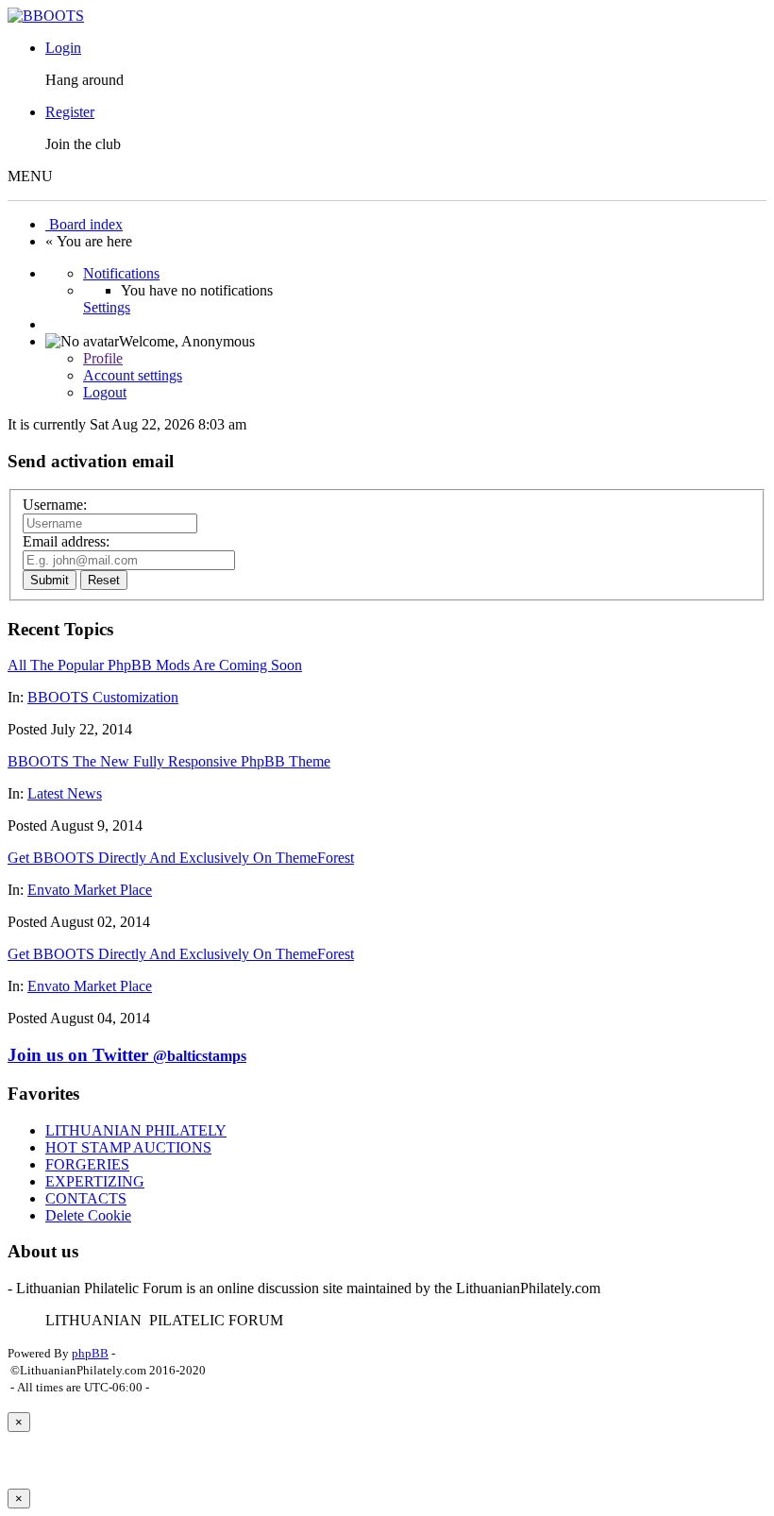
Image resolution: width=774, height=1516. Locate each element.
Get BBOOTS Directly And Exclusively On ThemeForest (181, 858)
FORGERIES (87, 1164)
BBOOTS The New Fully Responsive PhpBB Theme (169, 761)
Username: (55, 505)
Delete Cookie (88, 1215)
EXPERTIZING (94, 1181)
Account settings (132, 375)
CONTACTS (85, 1198)
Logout (104, 392)
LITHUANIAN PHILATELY (136, 1130)
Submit (49, 580)
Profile (103, 358)
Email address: (66, 541)
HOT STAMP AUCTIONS (128, 1147)
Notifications (121, 273)
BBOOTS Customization (102, 697)
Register (69, 112)
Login (63, 48)
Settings (106, 307)
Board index (84, 224)
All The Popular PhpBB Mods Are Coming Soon (155, 665)
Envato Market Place (89, 890)
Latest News (64, 793)
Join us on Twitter (127, 1055)
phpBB (90, 1353)
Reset (104, 580)
